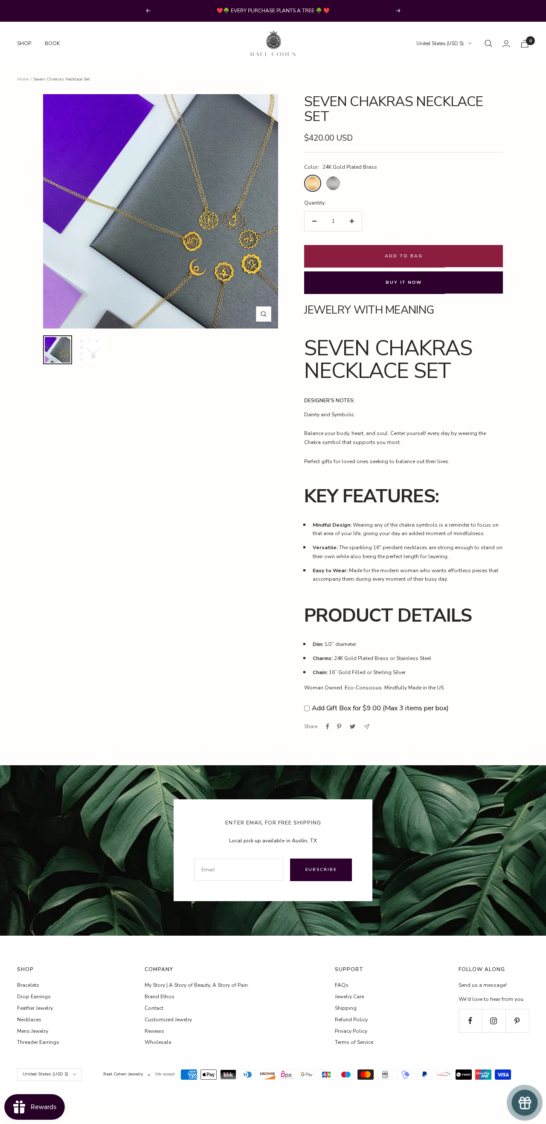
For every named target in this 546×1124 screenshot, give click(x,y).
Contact (154, 1008)
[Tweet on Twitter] (352, 726)
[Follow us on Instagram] (493, 1020)
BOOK (52, 43)
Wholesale (158, 1042)
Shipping (346, 1008)
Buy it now (404, 282)
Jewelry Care (349, 996)
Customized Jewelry (168, 1019)
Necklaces (29, 1019)
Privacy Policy (351, 1031)
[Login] (506, 43)
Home (23, 79)
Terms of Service (354, 1042)
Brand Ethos (159, 996)
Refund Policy (351, 1019)
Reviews (154, 1031)
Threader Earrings (38, 1042)
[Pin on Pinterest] (339, 726)
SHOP (24, 43)
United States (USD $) (440, 43)
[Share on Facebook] (327, 726)
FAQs (342, 985)
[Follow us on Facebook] (470, 1020)
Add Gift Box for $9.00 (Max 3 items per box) (380, 708)
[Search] (488, 43)
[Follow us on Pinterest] (517, 1020)
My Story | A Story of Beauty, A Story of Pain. (197, 985)
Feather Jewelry (35, 1008)
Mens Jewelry (32, 1031)
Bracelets (28, 985)
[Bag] (524, 44)
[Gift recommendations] (525, 1103)
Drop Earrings (34, 996)
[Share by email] (366, 726)
